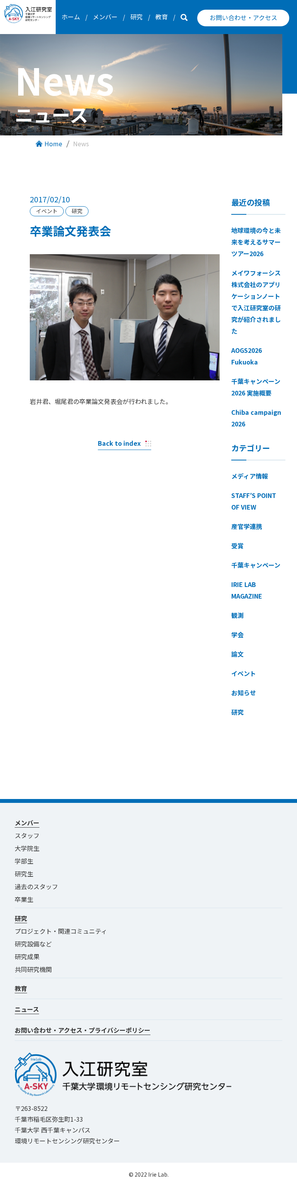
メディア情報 (249, 476)
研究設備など (33, 943)
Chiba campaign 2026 (256, 417)
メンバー (105, 16)
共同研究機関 (33, 969)
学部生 (24, 861)
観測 (237, 615)
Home (53, 143)
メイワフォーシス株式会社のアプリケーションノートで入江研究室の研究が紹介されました (256, 301)
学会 (237, 634)
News (81, 143)
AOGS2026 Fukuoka (246, 356)
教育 (161, 16)
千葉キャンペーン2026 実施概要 (255, 386)
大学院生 (27, 848)
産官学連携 (246, 526)
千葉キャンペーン (255, 565)
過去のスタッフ (36, 886)
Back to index (119, 443)
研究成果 (27, 956)
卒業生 (24, 899)
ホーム (70, 16)
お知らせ (243, 692)
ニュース (27, 1009)
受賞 (237, 545)
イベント (243, 673)
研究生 (24, 873)
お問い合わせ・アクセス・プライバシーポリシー (82, 1030)
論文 (237, 654)
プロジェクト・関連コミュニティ (64, 931)
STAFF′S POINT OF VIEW (253, 501)
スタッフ (27, 835)
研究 (136, 16)
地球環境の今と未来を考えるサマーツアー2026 (256, 242)
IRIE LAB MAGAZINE (246, 590)
